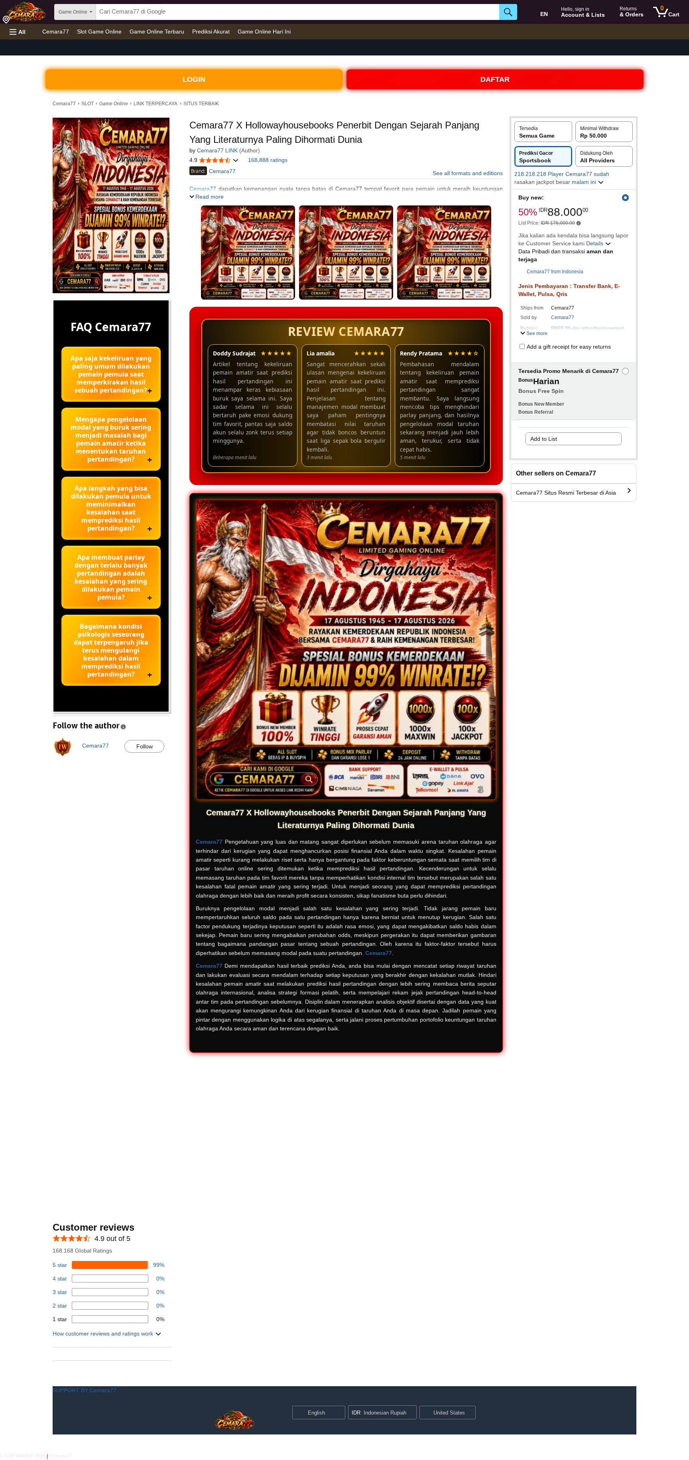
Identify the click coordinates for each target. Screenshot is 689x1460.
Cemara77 (55, 31)
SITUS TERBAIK (201, 104)
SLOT (87, 104)
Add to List (543, 439)
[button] (17, 31)
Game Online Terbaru (157, 31)
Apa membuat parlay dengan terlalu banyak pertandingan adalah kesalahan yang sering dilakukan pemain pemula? (111, 577)
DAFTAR (495, 79)
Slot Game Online (99, 31)
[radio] (543, 132)
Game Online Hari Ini (264, 31)
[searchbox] (297, 12)
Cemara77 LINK (217, 150)
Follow (144, 746)
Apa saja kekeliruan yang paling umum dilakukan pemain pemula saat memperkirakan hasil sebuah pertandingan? (111, 374)
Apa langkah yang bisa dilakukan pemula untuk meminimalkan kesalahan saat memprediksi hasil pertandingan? (111, 508)
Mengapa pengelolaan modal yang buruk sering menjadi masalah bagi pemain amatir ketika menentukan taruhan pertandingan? (111, 439)
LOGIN (194, 79)
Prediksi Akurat (211, 31)
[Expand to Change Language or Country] (339, 1413)
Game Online (113, 104)
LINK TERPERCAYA (155, 104)
